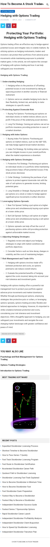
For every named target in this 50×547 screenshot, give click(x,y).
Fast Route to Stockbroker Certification (18, 464)
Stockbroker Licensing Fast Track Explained (20, 478)
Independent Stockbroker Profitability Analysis (22, 518)
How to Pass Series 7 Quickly (15, 455)
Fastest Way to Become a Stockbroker (18, 496)
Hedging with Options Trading (13, 334)
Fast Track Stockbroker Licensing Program (20, 459)
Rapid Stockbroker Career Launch (16, 514)
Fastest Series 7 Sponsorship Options (18, 509)
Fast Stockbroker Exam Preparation (17, 491)
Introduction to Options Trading (14, 371)
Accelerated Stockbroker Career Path (18, 468)
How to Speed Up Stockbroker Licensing (19, 527)
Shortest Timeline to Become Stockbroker (20, 451)
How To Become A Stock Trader (21, 4)
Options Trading (7, 11)
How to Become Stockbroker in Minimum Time (22, 482)
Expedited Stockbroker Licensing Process (20, 446)
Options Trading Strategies (12, 365)
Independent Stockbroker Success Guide (19, 505)
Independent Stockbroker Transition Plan (19, 532)
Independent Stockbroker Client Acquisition (20, 523)
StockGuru (4, 20)
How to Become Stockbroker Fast (16, 487)
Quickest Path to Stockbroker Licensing (19, 473)
